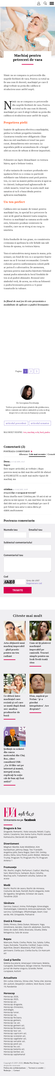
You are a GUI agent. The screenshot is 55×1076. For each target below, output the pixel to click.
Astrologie (8, 1009)
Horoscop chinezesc (13, 1007)
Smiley (43, 852)
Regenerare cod (34, 583)
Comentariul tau (13, 555)
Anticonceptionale (37, 909)
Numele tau (11, 529)
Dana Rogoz (23, 852)
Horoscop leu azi (12, 1046)
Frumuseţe (10, 867)
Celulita (39, 873)
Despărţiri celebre (24, 983)
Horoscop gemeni (12, 1020)
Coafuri (36, 870)
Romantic (18, 831)
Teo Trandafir (36, 849)
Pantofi (24, 891)
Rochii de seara (18, 888)
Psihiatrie (29, 914)
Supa (6, 945)
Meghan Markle (11, 847)
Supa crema (43, 945)
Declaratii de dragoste (26, 837)
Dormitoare (19, 965)
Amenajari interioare (31, 963)
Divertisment (11, 843)
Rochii (11, 870)
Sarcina (7, 906)
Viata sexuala (29, 831)
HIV (11, 914)
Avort (39, 911)
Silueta (37, 929)
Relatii (40, 831)
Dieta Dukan (23, 924)
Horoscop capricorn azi (15, 1033)
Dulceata (14, 945)
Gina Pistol (21, 855)
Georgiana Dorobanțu (29, 402)
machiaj (30, 432)
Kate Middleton (27, 847)
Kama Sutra (30, 834)
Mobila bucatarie (12, 963)
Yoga (42, 924)
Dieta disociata (26, 929)
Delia (13, 855)
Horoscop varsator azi (14, 1041)
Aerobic (19, 927)
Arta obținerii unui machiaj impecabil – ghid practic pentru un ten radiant (14, 649)
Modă (7, 885)
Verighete (20, 893)
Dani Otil (34, 852)
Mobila (46, 963)
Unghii (18, 870)
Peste (29, 942)
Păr (5, 870)
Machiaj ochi (10, 875)
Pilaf (33, 947)
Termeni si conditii (35, 1068)
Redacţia (7, 1070)
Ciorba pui (19, 950)
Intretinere (9, 927)
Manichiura (14, 873)
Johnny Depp (22, 849)
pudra (47, 432)
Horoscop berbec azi (14, 1051)
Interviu (18, 981)
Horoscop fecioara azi (14, 1028)
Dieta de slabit (11, 929)
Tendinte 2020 (11, 896)
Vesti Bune (39, 983)
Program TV (16, 857)
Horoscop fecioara (12, 1017)
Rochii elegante (36, 891)
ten (24, 432)
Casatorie (15, 834)
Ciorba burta (31, 950)
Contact (16, 1070)
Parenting (46, 965)
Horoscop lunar (11, 1012)
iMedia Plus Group (31, 1063)
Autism (17, 971)
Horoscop (9, 993)
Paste (15, 942)
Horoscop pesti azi (13, 1043)
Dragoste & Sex (12, 828)
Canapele (8, 965)
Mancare (8, 942)
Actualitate (10, 977)
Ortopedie (19, 914)
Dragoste (8, 831)
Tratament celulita (26, 875)
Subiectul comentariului (18, 542)
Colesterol (22, 909)
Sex (22, 834)
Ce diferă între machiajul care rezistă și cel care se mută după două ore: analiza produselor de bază (14, 705)
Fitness (13, 924)
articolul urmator (40, 423)
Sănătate (9, 903)
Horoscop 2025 (11, 999)
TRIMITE (17, 590)
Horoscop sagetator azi (15, 1038)
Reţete (7, 939)
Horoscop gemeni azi (14, 1025)
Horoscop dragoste (13, 1004)
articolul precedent (16, 423)
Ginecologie (43, 906)
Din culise (8, 981)
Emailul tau (35, 529)
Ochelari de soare (34, 893)
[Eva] (9, 3)
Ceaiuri (15, 906)
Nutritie (46, 927)
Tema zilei (39, 981)
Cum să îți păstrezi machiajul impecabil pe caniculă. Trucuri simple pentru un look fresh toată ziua (40, 652)
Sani (6, 873)
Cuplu (47, 831)
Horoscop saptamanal (14, 1054)
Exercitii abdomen (32, 927)
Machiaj (45, 870)
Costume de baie (12, 891)
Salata (40, 942)
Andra (7, 855)
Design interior (33, 965)
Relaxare (34, 924)
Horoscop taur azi (12, 1030)
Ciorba (22, 942)
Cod (6, 576)
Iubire (7, 834)
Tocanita (23, 945)
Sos (34, 942)
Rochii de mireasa (35, 888)
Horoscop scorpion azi (14, 1036)
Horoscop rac (10, 1015)
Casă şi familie (12, 959)
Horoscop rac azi (12, 1022)
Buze (32, 873)
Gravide (32, 968)
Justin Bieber (34, 855)
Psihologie (31, 906)
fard (42, 432)
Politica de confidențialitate (15, 1068)
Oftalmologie (30, 911)
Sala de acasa (21, 932)
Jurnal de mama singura (15, 968)
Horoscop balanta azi (14, 1049)
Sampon (25, 873)
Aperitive (8, 947)
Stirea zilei (28, 981)
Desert (16, 947)
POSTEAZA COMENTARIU (17, 451)
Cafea (47, 942)
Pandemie (12, 986)
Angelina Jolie (10, 852)
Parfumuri (27, 870)
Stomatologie (10, 909)
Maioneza (25, 947)
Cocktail (32, 945)
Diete (6, 924)
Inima (22, 906)
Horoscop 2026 (11, 996)
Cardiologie (17, 911)
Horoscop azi (10, 1001)
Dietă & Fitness (12, 921)
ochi (37, 432)
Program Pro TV (30, 857)
